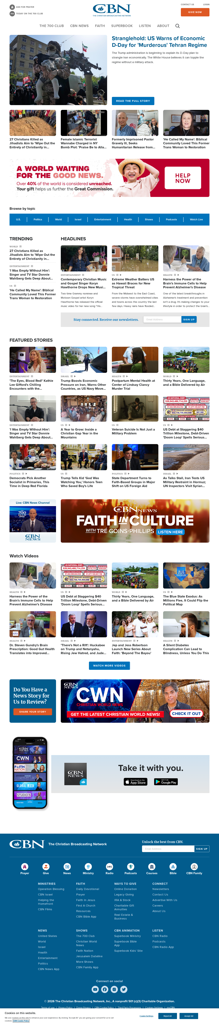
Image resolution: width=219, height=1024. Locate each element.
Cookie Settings (146, 1015)
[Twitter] (123, 989)
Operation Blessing (51, 889)
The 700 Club (51, 25)
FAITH (100, 25)
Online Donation (125, 889)
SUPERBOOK (122, 25)
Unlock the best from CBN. (162, 842)
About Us (159, 911)
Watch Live (196, 219)
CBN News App (48, 969)
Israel (78, 219)
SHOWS (82, 930)
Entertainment (102, 219)
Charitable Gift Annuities (124, 907)
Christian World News (86, 943)
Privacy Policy (65, 1007)
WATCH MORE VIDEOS (109, 666)
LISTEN (145, 25)
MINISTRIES (47, 883)
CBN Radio (160, 936)
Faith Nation (84, 951)
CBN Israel (45, 894)
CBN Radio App (163, 947)
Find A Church (85, 905)
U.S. (18, 219)
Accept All (188, 1015)
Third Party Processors (129, 1007)
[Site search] (178, 27)
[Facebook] (104, 989)
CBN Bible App (86, 916)
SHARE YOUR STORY (32, 711)
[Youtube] (95, 989)
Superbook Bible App (125, 943)
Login (206, 4)
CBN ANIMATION (127, 930)
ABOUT (163, 25)
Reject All (168, 1015)
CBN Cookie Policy (104, 1007)
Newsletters (160, 889)
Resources (83, 911)
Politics (38, 219)
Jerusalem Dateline (89, 956)
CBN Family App (87, 967)
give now (195, 12)
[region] (109, 1016)
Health (128, 219)
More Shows (84, 962)
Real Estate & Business (123, 916)
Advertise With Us (164, 900)
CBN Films (45, 909)
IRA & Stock (122, 900)
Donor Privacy (83, 1007)
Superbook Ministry (127, 936)
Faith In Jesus (85, 900)
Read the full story (133, 101)
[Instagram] (114, 989)
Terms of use (48, 1007)
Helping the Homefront (46, 902)
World (58, 219)
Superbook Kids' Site (128, 951)
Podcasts (171, 219)
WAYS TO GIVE (125, 883)
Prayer (80, 894)
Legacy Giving (124, 894)
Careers (157, 905)
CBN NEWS (79, 25)
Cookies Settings (154, 1007)
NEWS (42, 930)
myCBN (171, 1007)
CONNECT (160, 883)
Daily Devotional (87, 889)
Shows (149, 219)
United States (47, 936)
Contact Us (187, 4)
